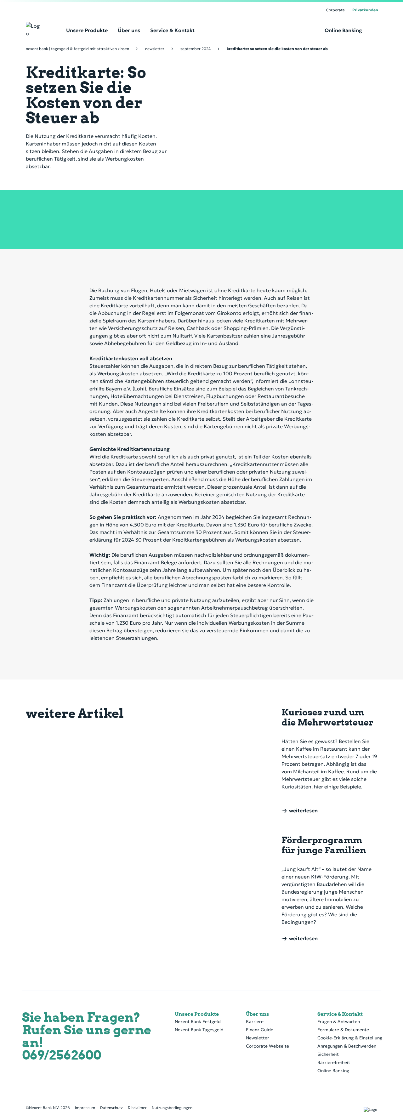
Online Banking (333, 1070)
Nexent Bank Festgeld (198, 1021)
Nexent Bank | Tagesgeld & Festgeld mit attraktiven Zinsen (77, 48)
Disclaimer (137, 1107)
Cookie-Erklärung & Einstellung (349, 1038)
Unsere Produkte (197, 1014)
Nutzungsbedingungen (172, 1107)
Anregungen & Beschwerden (346, 1046)
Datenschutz (111, 1107)
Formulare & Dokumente (343, 1029)
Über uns (257, 1014)
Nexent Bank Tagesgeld (199, 1029)
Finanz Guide (259, 1029)
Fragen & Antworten (338, 1021)
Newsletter (154, 48)
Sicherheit (328, 1054)
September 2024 (195, 48)
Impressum (85, 1107)
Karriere (255, 1021)
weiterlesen (303, 811)
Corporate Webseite (267, 1046)
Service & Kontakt (340, 1014)
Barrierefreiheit (333, 1062)
